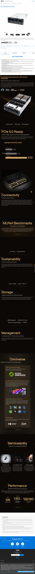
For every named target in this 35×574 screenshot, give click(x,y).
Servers (9, 3)
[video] (7, 34)
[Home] (1, 3)
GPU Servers (14, 3)
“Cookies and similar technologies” (16, 569)
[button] (32, 1)
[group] (12, 34)
